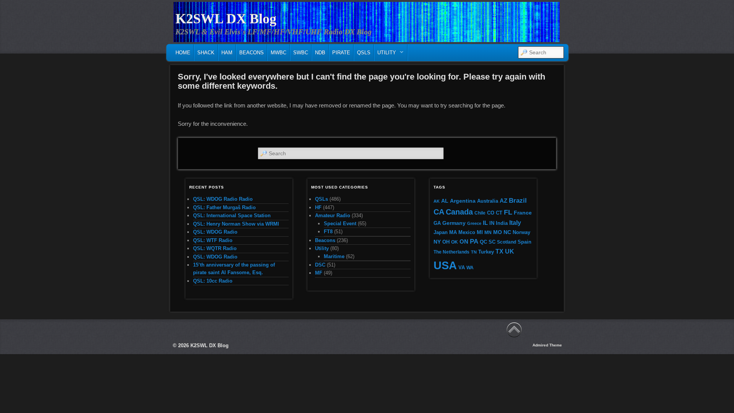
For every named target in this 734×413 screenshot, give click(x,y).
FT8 (328, 231)
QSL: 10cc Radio (212, 281)
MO (497, 232)
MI (480, 232)
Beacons (251, 52)
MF (318, 273)
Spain (524, 242)
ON (464, 241)
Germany (454, 223)
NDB (320, 52)
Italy (515, 222)
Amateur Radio (332, 215)
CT (499, 213)
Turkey (486, 252)
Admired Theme (547, 345)
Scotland (506, 241)
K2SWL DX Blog (225, 18)
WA (470, 267)
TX (499, 251)
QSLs (363, 52)
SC (492, 242)
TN (474, 252)
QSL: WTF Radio (212, 240)
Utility (385, 54)
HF (318, 207)
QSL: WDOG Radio (215, 232)
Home (182, 52)
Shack (205, 52)
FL (508, 212)
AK (437, 201)
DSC (320, 265)
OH (446, 242)
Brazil (518, 200)
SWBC (300, 52)
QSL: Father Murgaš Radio (224, 207)
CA (439, 212)
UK (509, 251)
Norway (521, 232)
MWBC (278, 52)
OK (454, 241)
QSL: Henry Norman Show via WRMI (236, 224)
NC (507, 232)
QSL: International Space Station (232, 215)
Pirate (341, 52)
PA (474, 241)
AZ (503, 201)
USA (445, 265)
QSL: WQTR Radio (215, 248)
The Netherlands (451, 251)
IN (491, 223)
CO (490, 213)
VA (461, 267)
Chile (480, 212)
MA (453, 232)
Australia (487, 201)
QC (483, 242)
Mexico (466, 232)
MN (488, 232)
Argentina (463, 201)
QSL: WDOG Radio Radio (223, 199)
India (502, 223)
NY (437, 242)
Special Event (340, 223)
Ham (226, 52)
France (523, 213)
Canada (459, 212)
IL (485, 223)
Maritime (334, 256)
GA (437, 223)
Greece (474, 223)
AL (444, 201)
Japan (441, 232)
